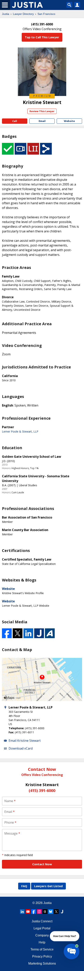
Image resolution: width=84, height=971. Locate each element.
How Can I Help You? (64, 936)
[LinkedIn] (22, 911)
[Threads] (45, 911)
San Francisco (46, 13)
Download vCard (21, 748)
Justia (5, 13)
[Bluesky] (50, 911)
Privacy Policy (42, 956)
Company (42, 935)
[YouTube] (28, 911)
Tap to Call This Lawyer (42, 37)
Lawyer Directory (23, 13)
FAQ (24, 886)
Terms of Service (42, 949)
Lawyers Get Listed (48, 886)
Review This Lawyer (42, 111)
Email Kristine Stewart (25, 740)
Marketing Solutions (42, 963)
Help (42, 942)
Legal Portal (42, 928)
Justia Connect (42, 921)
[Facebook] (33, 911)
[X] (56, 911)
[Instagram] (39, 911)
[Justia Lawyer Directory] (62, 911)
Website (8, 589)
